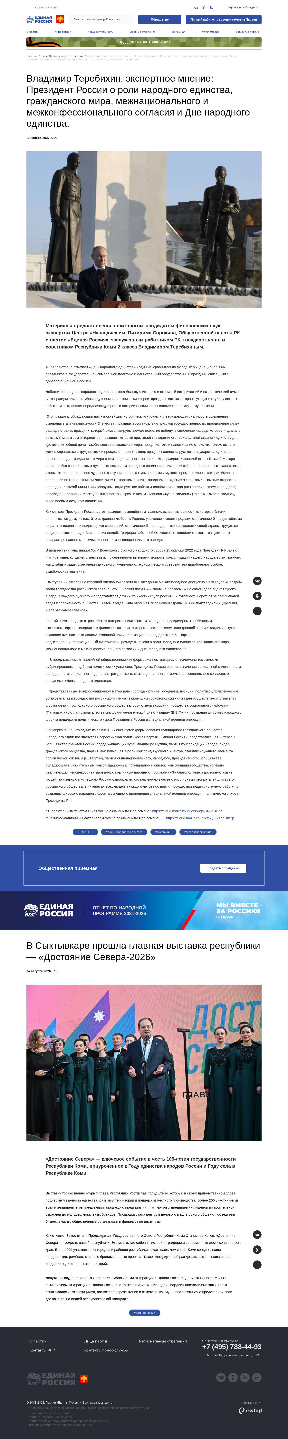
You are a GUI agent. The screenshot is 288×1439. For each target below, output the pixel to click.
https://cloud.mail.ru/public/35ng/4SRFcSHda (187, 811)
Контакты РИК (42, 1350)
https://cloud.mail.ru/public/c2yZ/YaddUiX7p (200, 818)
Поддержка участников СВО (144, 42)
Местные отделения (143, 31)
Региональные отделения (163, 1341)
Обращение (160, 19)
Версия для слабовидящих (243, 7)
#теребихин (163, 831)
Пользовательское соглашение (48, 1413)
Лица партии (63, 31)
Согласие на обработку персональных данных (59, 1425)
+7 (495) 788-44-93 (232, 1347)
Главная (31, 55)
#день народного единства (124, 831)
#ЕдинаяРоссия (144, 1312)
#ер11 (86, 831)
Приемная (178, 31)
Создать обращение (223, 868)
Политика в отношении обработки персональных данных (67, 1421)
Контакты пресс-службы (106, 1350)
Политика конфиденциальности (49, 1417)
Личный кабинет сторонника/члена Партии (223, 19)
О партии (32, 31)
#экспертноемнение (198, 831)
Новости (77, 55)
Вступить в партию (248, 31)
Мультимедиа (210, 31)
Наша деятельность (100, 31)
